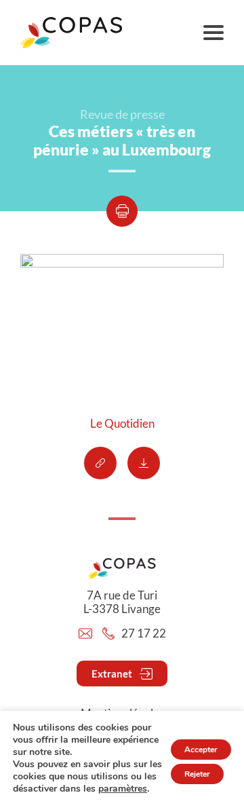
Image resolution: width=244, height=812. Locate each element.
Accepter (201, 749)
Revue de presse (122, 114)
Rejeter (197, 774)
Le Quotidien (122, 423)
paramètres (122, 789)
